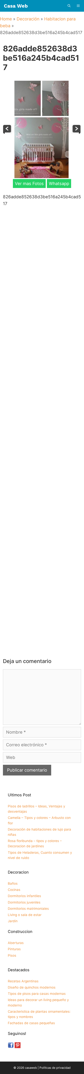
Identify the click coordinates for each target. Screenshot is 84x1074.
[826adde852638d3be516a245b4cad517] (41, 176)
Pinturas (14, 949)
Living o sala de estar (24, 915)
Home (6, 18)
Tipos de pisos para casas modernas (37, 994)
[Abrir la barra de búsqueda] (68, 6)
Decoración (28, 18)
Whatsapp (59, 183)
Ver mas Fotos (29, 183)
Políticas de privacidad (55, 1068)
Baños (13, 883)
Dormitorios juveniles (24, 902)
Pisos (12, 955)
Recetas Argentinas (23, 981)
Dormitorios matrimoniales (28, 909)
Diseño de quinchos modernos (31, 987)
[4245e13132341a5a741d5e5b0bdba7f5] (76, 132)
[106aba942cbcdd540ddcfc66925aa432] (7, 132)
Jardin (13, 921)
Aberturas (16, 943)
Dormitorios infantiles (24, 896)
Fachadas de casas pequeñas (31, 1023)
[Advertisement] (42, 255)
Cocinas (14, 890)
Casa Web (16, 6)
